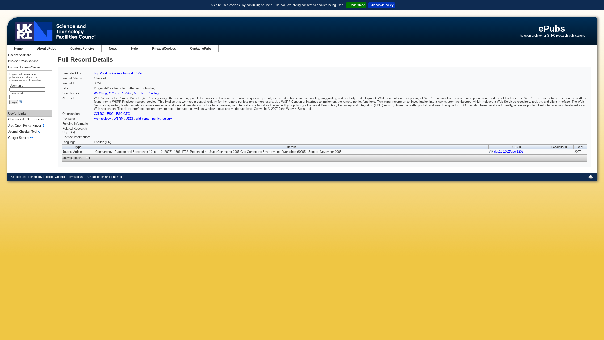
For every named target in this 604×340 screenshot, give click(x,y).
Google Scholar (18, 138)
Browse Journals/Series (24, 67)
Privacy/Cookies (164, 48)
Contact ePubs (200, 48)
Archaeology (103, 118)
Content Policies (82, 48)
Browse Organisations (23, 61)
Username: (16, 85)
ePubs (551, 28)
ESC (110, 113)
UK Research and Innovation (105, 176)
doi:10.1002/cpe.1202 (508, 151)
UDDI (130, 118)
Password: (16, 93)
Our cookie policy (382, 5)
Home (18, 48)
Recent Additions (19, 55)
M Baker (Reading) (146, 93)
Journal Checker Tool (22, 132)
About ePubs (46, 48)
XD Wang (100, 93)
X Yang (114, 93)
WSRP (119, 118)
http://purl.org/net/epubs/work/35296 (118, 73)
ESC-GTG (123, 113)
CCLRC (99, 113)
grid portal (143, 118)
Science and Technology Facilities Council (38, 176)
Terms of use (76, 176)
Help (134, 48)
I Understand (356, 5)
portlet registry (162, 118)
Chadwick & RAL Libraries (26, 119)
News (113, 48)
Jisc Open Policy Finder (24, 126)
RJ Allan (126, 93)
